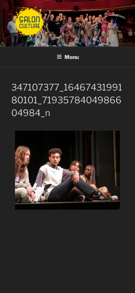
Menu (71, 57)
